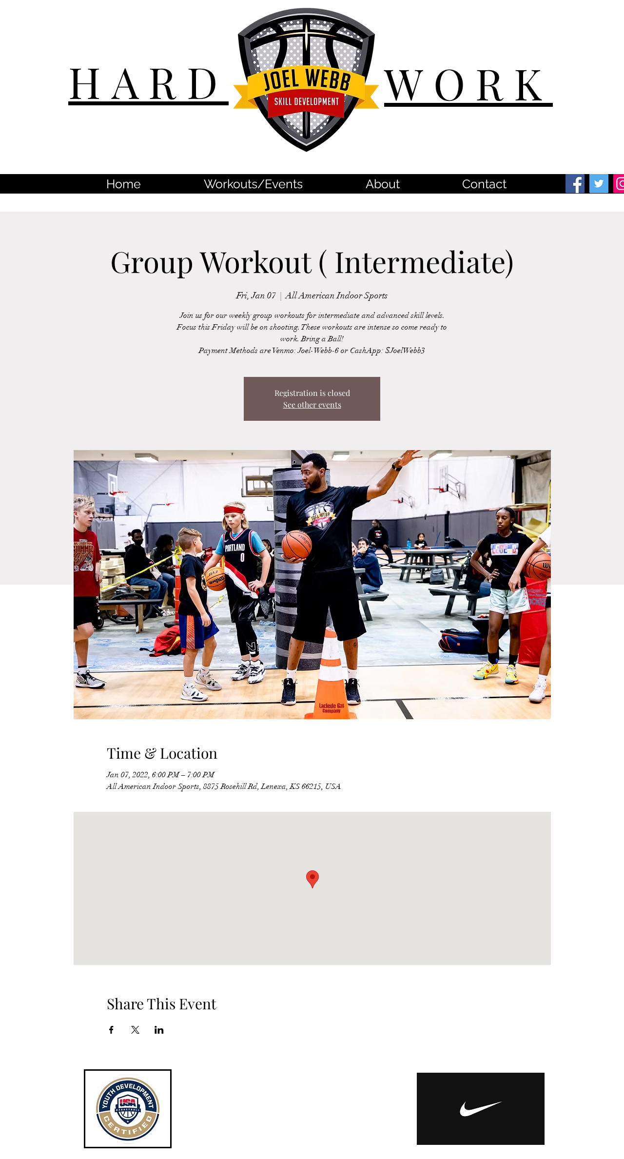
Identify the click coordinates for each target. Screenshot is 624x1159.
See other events (312, 404)
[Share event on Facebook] (111, 1030)
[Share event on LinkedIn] (159, 1030)
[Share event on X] (135, 1030)
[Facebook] (575, 183)
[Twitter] (598, 183)
